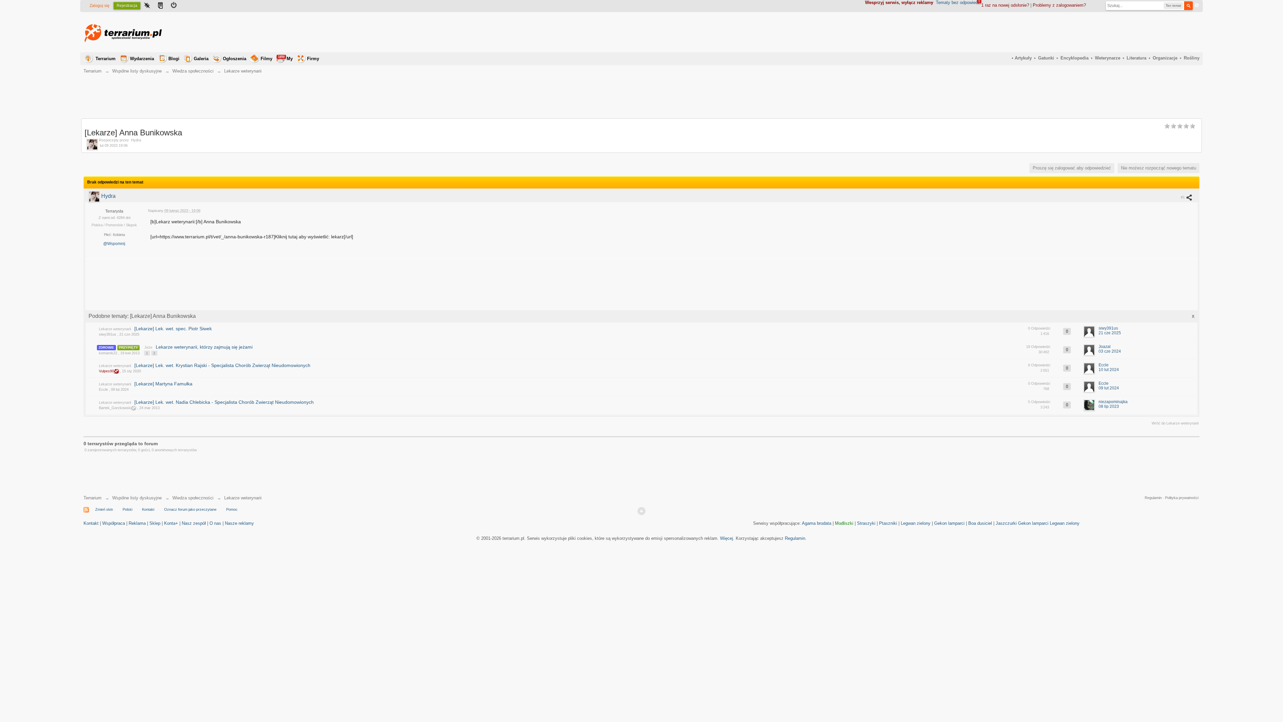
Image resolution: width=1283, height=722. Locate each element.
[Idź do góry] (641, 511)
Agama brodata (816, 523)
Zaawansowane (1196, 5)
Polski (127, 509)
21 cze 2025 (1110, 333)
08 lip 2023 (1109, 406)
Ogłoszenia (234, 58)
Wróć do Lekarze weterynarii (1175, 423)
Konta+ (171, 523)
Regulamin (1153, 498)
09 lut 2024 (1109, 388)
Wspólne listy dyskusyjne (137, 497)
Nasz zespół (194, 523)
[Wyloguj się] (173, 6)
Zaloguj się (100, 5)
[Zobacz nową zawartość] (160, 6)
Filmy (266, 58)
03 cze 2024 (1110, 351)
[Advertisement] (1077, 32)
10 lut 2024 (1109, 369)
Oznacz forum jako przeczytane (190, 509)
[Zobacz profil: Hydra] (95, 196)
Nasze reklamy (239, 523)
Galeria (201, 58)
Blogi (173, 58)
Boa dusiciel (980, 523)
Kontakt (148, 509)
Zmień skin (104, 509)
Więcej (726, 538)
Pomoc (232, 509)
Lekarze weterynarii (115, 329)
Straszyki (866, 523)
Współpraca (113, 523)
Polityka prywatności (1181, 498)
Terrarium (106, 58)
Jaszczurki (1006, 523)
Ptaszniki (888, 523)
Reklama (137, 523)
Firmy (313, 58)
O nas (215, 523)
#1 (1183, 197)
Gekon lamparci (949, 523)
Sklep (154, 523)
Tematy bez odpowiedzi (958, 2)
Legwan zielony (916, 523)
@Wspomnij (114, 243)
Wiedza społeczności (192, 497)
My (285, 58)
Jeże (148, 347)
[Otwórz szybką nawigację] (147, 6)
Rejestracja (127, 5)
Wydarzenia (142, 58)
